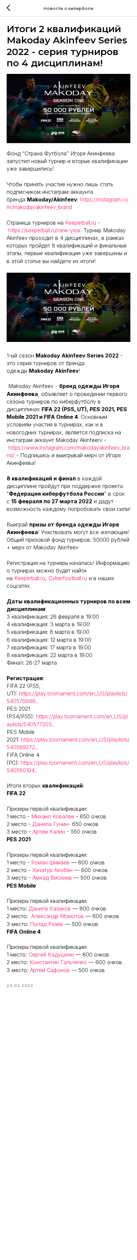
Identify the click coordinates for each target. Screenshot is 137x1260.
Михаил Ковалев (52, 816)
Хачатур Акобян (52, 870)
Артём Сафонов (50, 970)
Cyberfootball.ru (68, 578)
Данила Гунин (50, 824)
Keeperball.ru (80, 222)
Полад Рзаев (46, 924)
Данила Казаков (50, 908)
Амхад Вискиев (52, 877)
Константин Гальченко (58, 962)
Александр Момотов (57, 916)
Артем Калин (49, 831)
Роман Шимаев (50, 862)
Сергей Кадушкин (51, 954)
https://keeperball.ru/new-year (44, 230)
